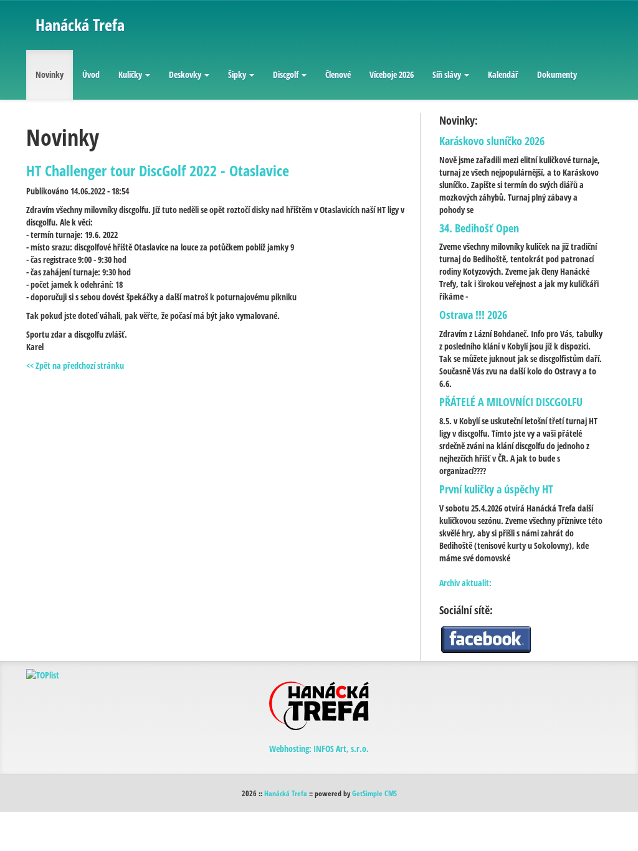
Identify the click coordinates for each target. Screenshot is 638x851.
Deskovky (185, 74)
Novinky (50, 74)
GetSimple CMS (374, 793)
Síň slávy (446, 74)
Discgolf (285, 74)
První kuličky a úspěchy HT (496, 489)
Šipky (237, 74)
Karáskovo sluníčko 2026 (492, 140)
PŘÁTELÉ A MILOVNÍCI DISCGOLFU (511, 401)
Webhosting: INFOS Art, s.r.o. (319, 748)
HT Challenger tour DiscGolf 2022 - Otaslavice (157, 170)
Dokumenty (557, 74)
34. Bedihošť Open (479, 228)
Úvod (91, 74)
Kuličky (130, 74)
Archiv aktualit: (465, 583)
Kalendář (503, 74)
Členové (338, 74)
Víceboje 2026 (391, 74)
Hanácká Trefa (285, 793)
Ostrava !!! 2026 (473, 314)
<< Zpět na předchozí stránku (75, 365)
